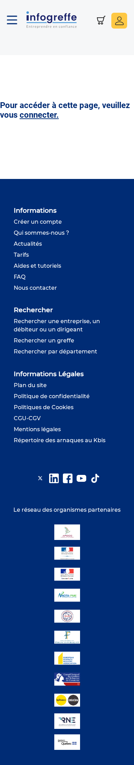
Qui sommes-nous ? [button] (41, 233)
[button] (15, 20)
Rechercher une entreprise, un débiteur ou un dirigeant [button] (57, 325)
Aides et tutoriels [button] (37, 266)
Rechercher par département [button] (55, 351)
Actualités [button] (28, 244)
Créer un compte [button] (38, 222)
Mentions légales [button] (37, 429)
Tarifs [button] (21, 255)
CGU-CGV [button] (27, 418)
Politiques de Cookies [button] (44, 407)
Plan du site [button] (30, 385)
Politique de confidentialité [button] (52, 396)
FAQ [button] (19, 277)
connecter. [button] (39, 115)
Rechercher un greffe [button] (44, 340)
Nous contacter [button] (35, 288)
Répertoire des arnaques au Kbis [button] (59, 440)
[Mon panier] (101, 21)
